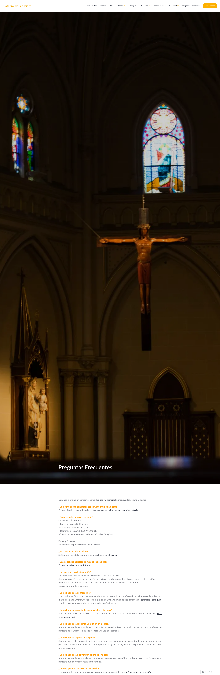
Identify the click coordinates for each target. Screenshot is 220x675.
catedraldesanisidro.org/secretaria (120, 510)
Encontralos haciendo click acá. (74, 565)
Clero (120, 6)
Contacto (103, 6)
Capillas (144, 6)
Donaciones (210, 6)
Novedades (92, 6)
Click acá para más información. (136, 672)
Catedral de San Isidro (17, 6)
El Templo (132, 6)
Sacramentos (158, 6)
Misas (112, 6)
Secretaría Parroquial (150, 599)
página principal (108, 499)
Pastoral (173, 6)
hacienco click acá (107, 554)
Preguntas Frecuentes (191, 6)
